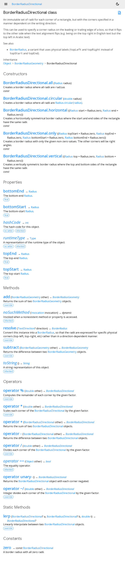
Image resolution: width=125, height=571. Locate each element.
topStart (11, 269)
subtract (11, 347)
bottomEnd (13, 191)
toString (10, 362)
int (26, 223)
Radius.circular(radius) (68, 103)
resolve (9, 328)
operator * (12, 406)
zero (7, 547)
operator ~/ (13, 488)
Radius (58, 83)
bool (48, 461)
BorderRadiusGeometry (28, 63)
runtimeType (14, 237)
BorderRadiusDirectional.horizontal (35, 110)
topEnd (9, 253)
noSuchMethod (16, 312)
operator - (12, 433)
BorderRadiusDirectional (60, 391)
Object (7, 63)
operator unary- (17, 476)
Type (33, 238)
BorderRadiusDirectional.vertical (32, 156)
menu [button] (6, 4)
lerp (6, 516)
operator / (12, 445)
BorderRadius (18, 49)
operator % (13, 390)
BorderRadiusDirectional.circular (32, 98)
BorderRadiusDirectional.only (29, 133)
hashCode (12, 222)
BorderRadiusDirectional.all (28, 82)
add (6, 296)
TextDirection (26, 328)
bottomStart (14, 206)
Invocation (37, 313)
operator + (12, 421)
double (68, 99)
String (26, 363)
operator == (13, 461)
